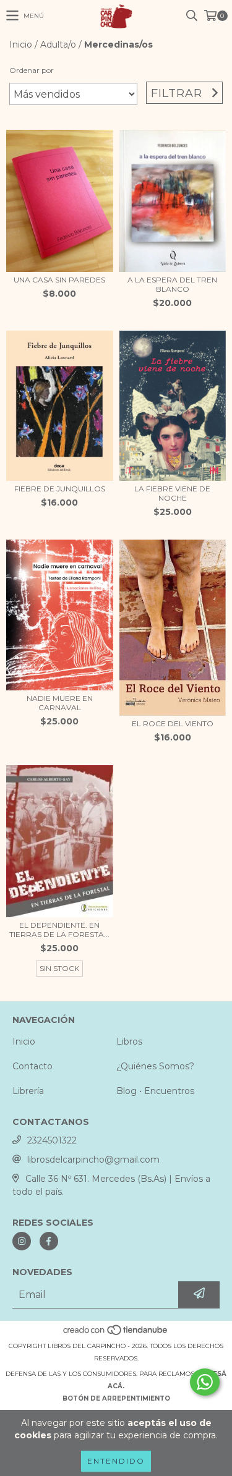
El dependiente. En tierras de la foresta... (59, 929)
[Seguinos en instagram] (21, 1241)
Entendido (116, 1460)
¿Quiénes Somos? (155, 1066)
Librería (28, 1090)
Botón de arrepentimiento (116, 1398)
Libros (129, 1041)
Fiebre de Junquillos (59, 488)
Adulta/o (58, 44)
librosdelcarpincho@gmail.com (93, 1159)
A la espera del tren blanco (172, 284)
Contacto (32, 1066)
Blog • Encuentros (155, 1090)
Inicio (20, 44)
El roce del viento (172, 723)
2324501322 (52, 1140)
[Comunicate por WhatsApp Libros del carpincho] (205, 1382)
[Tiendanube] (116, 1334)
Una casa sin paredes (59, 279)
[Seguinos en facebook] (49, 1241)
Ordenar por (31, 70)
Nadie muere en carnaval (60, 702)
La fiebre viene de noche (172, 493)
